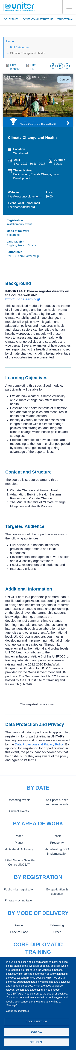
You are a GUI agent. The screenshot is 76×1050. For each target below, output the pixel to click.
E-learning (57, 925)
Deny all (36, 1031)
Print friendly (14, 66)
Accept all (37, 1042)
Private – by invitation (19, 900)
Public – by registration (19, 889)
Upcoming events (19, 799)
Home (10, 41)
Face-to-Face (19, 932)
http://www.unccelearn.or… (25, 196)
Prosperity (57, 842)
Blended (19, 925)
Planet (19, 842)
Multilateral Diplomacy (19, 849)
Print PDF (33, 66)
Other (57, 932)
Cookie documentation (17, 1011)
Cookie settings (36, 1021)
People (57, 835)
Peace (19, 835)
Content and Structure (38, 19)
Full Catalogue (19, 47)
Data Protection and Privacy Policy (39, 744)
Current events (19, 811)
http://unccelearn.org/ (22, 299)
